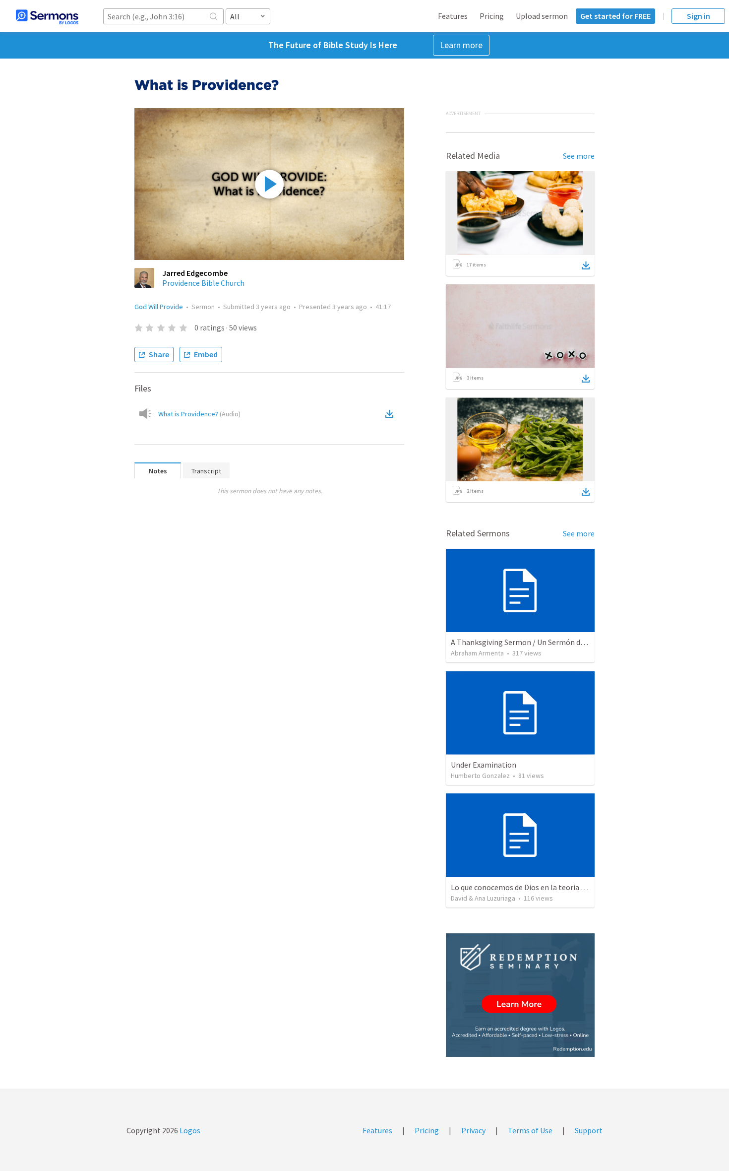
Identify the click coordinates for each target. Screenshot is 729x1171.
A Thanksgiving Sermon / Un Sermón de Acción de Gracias (547, 642)
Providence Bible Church (203, 283)
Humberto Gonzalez (480, 775)
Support (589, 1130)
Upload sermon (542, 16)
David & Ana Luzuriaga (483, 898)
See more (579, 156)
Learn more (461, 45)
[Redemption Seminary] (520, 995)
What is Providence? (199, 413)
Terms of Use (530, 1130)
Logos (189, 1130)
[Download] (586, 265)
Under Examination (483, 765)
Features (453, 16)
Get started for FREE (615, 16)
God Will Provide (158, 306)
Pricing (492, 16)
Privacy (473, 1130)
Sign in (698, 16)
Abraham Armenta (477, 653)
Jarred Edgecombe (195, 273)
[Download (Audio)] (391, 413)
